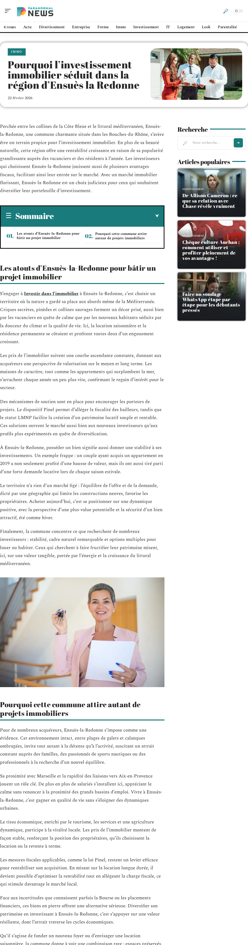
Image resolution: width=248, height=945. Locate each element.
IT (183, 287)
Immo (16, 52)
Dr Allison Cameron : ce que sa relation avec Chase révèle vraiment (210, 200)
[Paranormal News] (35, 11)
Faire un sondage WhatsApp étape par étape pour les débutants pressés (211, 302)
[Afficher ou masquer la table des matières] (106, 216)
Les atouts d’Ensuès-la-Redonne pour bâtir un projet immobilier (48, 236)
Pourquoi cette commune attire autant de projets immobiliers (121, 236)
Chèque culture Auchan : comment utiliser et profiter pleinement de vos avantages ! (211, 250)
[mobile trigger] (9, 11)
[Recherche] (226, 11)
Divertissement (193, 189)
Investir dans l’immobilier (51, 293)
